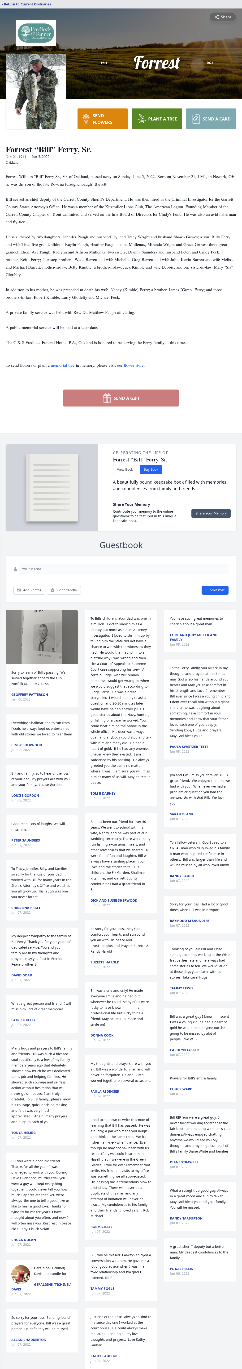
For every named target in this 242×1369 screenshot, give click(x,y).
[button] (42, 637)
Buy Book (151, 469)
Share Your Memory (211, 513)
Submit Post (215, 590)
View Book (125, 469)
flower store (134, 365)
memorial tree (63, 365)
